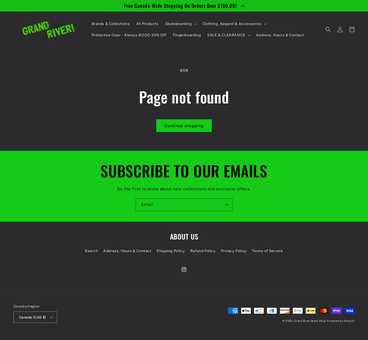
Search (91, 251)
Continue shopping (184, 125)
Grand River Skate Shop (310, 321)
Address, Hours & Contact (127, 251)
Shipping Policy (171, 251)
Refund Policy (203, 251)
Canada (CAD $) (32, 317)
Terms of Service (267, 251)
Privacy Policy (234, 251)
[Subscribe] (226, 204)
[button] (180, 24)
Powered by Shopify (341, 321)
